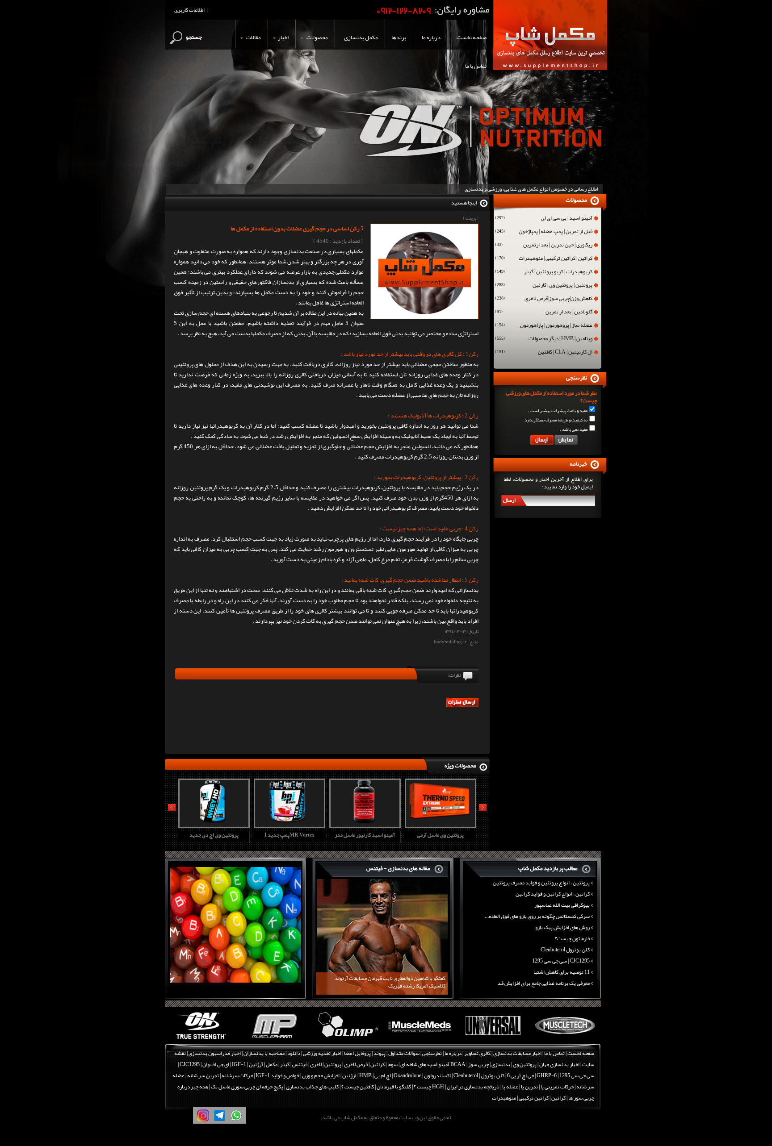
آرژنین (256, 1064)
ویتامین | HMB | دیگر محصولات (543, 339)
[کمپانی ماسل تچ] (565, 1039)
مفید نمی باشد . (573, 429)
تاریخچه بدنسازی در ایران (473, 1086)
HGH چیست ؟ (429, 1086)
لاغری (316, 1064)
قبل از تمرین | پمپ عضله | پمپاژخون (543, 232)
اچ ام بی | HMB (375, 1075)
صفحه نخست (580, 1053)
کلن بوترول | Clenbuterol (478, 1075)
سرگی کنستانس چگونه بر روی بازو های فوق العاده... (537, 916)
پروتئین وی (525, 1064)
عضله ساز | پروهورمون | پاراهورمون (543, 325)
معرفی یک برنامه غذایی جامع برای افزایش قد (544, 983)
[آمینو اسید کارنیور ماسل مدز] (363, 825)
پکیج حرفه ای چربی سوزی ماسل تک (247, 1086)
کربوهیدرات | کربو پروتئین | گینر (543, 272)
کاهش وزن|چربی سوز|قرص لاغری (543, 299)
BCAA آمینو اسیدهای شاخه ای (433, 1064)
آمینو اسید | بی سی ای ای (543, 218)
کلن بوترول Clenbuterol (565, 949)
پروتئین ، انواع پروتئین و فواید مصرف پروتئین (541, 882)
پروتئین (332, 1064)
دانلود (293, 1053)
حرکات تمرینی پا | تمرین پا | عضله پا (538, 1086)
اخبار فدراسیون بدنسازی (215, 1053)
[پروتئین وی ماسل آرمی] (439, 825)
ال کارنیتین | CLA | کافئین (543, 352)
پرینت (470, 218)
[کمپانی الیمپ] (347, 1039)
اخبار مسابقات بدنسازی (517, 1053)
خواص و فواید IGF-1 (277, 1075)
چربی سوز (478, 1064)
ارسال (509, 500)
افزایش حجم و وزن (321, 1075)
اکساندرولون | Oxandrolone (422, 1075)
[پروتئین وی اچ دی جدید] (212, 825)
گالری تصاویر (477, 1053)
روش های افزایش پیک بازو (562, 927)
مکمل (271, 1064)
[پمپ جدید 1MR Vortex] (288, 825)
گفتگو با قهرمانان (394, 1086)
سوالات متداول (404, 1053)
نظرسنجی (432, 1053)
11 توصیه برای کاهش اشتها (561, 972)
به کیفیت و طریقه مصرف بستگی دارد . (554, 420)
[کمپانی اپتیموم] (201, 1039)
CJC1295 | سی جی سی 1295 (561, 960)
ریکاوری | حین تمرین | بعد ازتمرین (543, 245)
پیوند (379, 1053)
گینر (285, 1064)
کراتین (377, 1064)
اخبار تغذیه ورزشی (322, 1053)
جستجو (194, 37)
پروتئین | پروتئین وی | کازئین (543, 285)
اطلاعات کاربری (189, 9)
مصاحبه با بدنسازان (264, 1053)
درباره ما (453, 1053)
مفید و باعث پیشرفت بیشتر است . (557, 410)
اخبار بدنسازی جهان (559, 1064)
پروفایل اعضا (357, 1053)
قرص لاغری (356, 1064)
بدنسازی (500, 1064)
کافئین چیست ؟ (357, 1086)
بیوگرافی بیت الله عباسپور (562, 905)
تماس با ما (554, 1053)
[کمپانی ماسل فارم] (274, 1039)
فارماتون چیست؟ (572, 938)
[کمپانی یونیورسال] (492, 1039)
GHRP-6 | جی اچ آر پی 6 (531, 1075)
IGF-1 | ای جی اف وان (224, 1064)
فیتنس (299, 1064)
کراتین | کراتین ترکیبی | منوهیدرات (543, 258)
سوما (392, 1064)
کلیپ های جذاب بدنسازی (312, 1086)
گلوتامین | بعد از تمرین (543, 312)
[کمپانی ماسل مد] (420, 1039)
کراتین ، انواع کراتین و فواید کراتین (553, 893)
